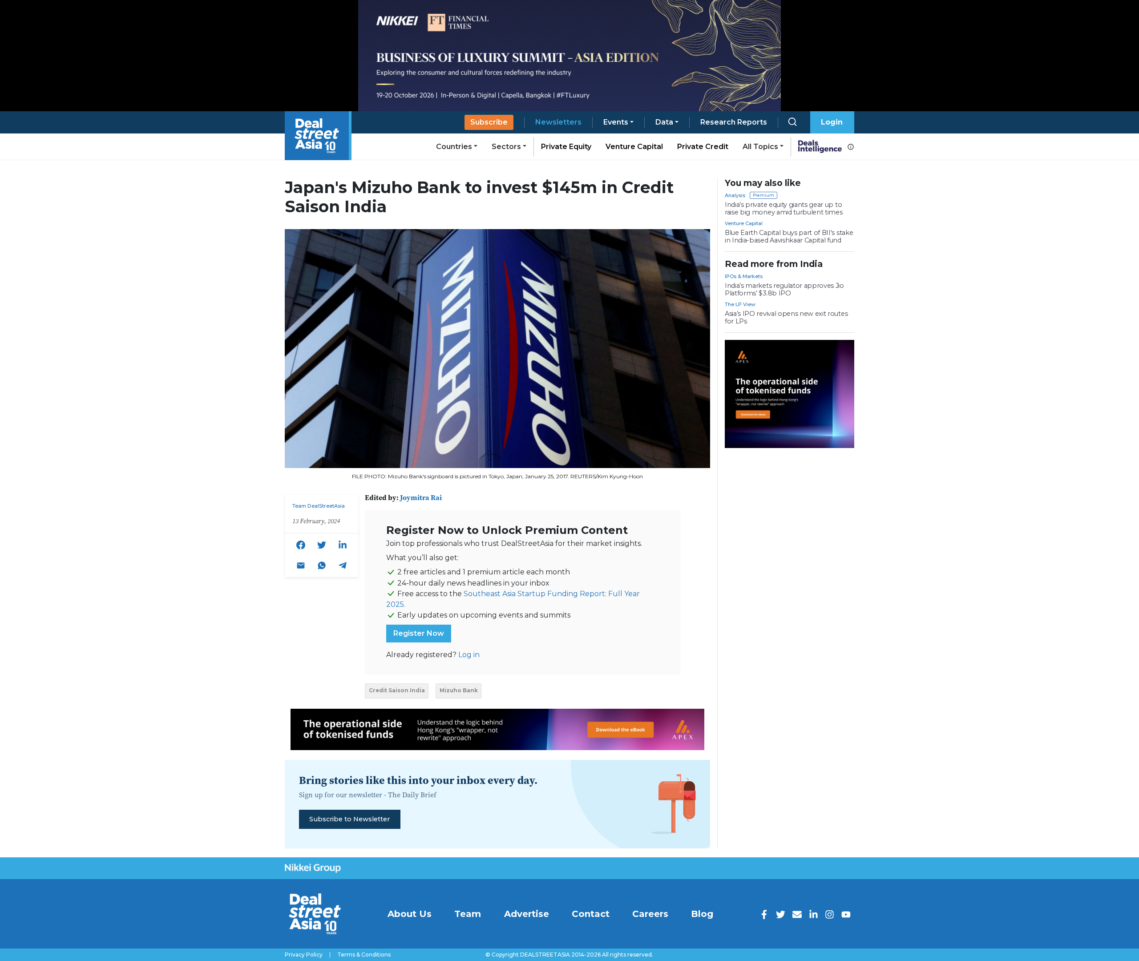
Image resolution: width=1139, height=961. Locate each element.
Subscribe (489, 122)
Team (467, 914)
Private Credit (702, 146)
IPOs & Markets (744, 276)
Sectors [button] (506, 146)
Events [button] (615, 122)
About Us (410, 914)
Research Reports (733, 122)
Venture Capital (634, 146)
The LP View (740, 304)
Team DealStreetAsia (318, 506)
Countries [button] (454, 146)
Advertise (526, 914)
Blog (702, 914)
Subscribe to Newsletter (349, 819)
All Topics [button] (760, 146)
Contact (591, 914)
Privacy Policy (304, 954)
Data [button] (664, 122)
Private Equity (566, 146)
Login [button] (832, 122)
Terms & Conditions (364, 954)
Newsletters (558, 122)
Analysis (735, 195)
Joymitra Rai (421, 497)
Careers (650, 914)
